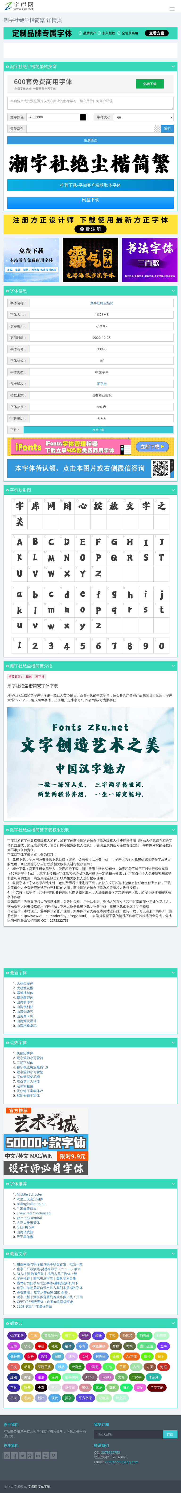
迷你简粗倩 (25, 1086)
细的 (71, 1356)
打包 (109, 1367)
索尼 (99, 1387)
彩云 (27, 1387)
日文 (13, 1367)
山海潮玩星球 (27, 1021)
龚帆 (112, 1387)
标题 (27, 1367)
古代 (136, 1367)
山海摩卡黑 (25, 1016)
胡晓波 (104, 1398)
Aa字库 (131, 1356)
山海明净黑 (25, 1002)
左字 (163, 1346)
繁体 (85, 1387)
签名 (54, 1387)
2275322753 (110, 1452)
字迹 (41, 1346)
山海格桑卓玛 (27, 1025)
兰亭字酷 (157, 1387)
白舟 (30, 1356)
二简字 (137, 1377)
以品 (61, 1367)
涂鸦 (54, 1377)
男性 (27, 1377)
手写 (122, 1367)
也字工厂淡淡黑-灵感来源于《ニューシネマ (49, 1269)
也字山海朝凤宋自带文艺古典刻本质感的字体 (50, 1287)
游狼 (44, 1356)
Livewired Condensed (34, 1213)
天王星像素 (25, 1236)
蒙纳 (140, 1387)
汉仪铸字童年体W (30, 1091)
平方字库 (85, 1398)
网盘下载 (90, 199)
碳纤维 (101, 1356)
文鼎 (121, 1377)
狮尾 (126, 1387)
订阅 (170, 1434)
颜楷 (147, 1356)
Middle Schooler (29, 1194)
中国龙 (94, 1367)
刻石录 (144, 1335)
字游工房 (44, 1367)
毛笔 (54, 1346)
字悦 (112, 1335)
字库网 (32, 1487)
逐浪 (41, 1377)
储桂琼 (15, 1356)
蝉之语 (121, 1398)
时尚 (129, 1346)
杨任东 (70, 1387)
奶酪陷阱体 (25, 1053)
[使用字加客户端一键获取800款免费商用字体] (90, 83)
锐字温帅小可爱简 (30, 1058)
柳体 (68, 1346)
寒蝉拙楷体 (25, 992)
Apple (90, 1377)
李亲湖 (154, 1377)
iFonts (106, 1377)
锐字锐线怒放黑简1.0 (32, 1067)
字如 (27, 1398)
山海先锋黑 (25, 1011)
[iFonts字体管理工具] (90, 446)
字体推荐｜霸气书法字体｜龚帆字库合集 (46, 1278)
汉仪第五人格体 (28, 1081)
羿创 (68, 1398)
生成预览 (90, 140)
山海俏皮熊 (25, 1232)
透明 (167, 128)
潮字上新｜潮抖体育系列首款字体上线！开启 (50, 1297)
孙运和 (127, 1335)
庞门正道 (146, 1346)
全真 (41, 1387)
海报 (163, 1367)
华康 (116, 1346)
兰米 (34, 1335)
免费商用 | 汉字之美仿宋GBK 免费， (44, 1292)
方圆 (150, 1367)
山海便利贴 (25, 1007)
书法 (13, 1398)
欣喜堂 (77, 1367)
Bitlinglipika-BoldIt (31, 1203)
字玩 (13, 1387)
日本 (161, 1356)
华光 (27, 1346)
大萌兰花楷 (25, 988)
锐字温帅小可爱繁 (30, 1072)
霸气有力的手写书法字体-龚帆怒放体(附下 (47, 1283)
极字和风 (71, 1377)
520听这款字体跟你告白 (34, 1306)
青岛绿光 (51, 1335)
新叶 (41, 1398)
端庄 (58, 1356)
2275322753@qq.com (121, 1462)
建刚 (13, 1377)
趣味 (98, 1335)
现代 (54, 1398)
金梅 (116, 1356)
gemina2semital (29, 1218)
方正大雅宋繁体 (28, 1222)
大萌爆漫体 (25, 983)
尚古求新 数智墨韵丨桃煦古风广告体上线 (47, 1273)
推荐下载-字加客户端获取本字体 (90, 185)
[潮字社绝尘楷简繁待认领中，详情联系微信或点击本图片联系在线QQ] (90, 468)
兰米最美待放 (27, 1208)
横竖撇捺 (99, 1346)
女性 (85, 1356)
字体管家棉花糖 (28, 1076)
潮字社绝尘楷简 (101, 303)
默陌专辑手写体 (28, 1095)
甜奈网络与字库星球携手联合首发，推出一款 (50, 1264)
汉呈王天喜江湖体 (30, 1199)
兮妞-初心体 (25, 1227)
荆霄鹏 (161, 1335)
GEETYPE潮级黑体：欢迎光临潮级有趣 (45, 1301)
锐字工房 (17, 1335)
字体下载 (44, 1487)
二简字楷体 (25, 1062)
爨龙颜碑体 (25, 997)
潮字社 (102, 383)
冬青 (82, 1346)
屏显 (85, 1335)
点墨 (13, 1346)
